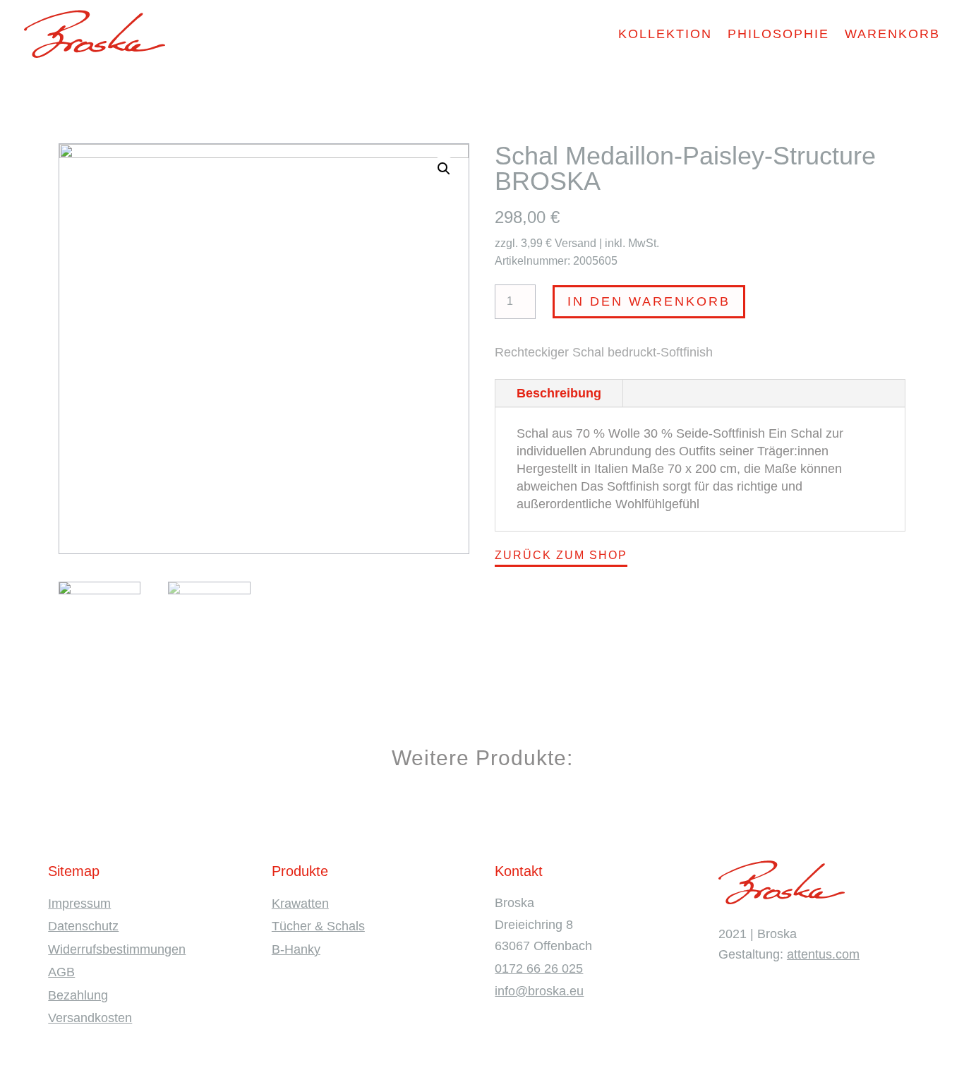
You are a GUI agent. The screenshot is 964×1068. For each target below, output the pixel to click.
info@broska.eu (539, 991)
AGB (61, 972)
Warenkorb (892, 34)
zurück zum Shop (561, 555)
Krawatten (300, 903)
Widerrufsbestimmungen (117, 949)
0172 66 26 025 (539, 968)
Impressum (79, 903)
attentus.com (823, 954)
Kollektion (665, 34)
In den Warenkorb (648, 301)
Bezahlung (78, 995)
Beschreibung (559, 393)
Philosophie (778, 34)
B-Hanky (296, 949)
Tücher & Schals (318, 926)
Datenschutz (83, 926)
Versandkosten (90, 1018)
